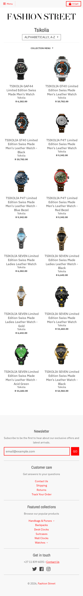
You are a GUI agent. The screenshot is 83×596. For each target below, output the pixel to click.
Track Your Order (42, 494)
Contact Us (41, 481)
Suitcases (41, 534)
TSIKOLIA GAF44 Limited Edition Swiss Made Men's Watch (21, 90)
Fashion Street (46, 583)
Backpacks (41, 525)
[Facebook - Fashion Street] (41, 569)
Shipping (41, 485)
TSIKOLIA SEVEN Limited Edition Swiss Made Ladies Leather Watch (21, 260)
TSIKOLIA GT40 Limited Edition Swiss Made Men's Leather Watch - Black (21, 146)
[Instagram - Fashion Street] (48, 569)
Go (75, 451)
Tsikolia (21, 97)
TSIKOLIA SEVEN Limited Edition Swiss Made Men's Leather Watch (62, 318)
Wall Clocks (41, 538)
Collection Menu (41, 48)
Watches (40, 542)
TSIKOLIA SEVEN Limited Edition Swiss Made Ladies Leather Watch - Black (62, 262)
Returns (41, 490)
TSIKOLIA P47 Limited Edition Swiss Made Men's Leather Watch (61, 144)
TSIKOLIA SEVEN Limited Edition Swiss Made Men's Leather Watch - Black (62, 377)
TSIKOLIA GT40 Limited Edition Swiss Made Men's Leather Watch (61, 90)
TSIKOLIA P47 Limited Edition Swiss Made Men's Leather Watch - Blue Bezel (21, 204)
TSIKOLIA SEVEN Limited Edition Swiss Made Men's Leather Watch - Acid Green (21, 377)
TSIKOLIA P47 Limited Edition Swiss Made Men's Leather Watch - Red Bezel (62, 204)
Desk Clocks (41, 529)
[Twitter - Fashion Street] (34, 569)
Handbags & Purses (40, 520)
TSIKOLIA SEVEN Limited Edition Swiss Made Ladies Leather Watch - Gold (21, 320)
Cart (75, 3)
